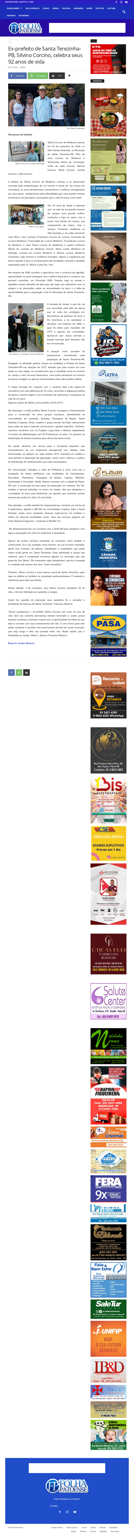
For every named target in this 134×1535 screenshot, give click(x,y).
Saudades (78, 8)
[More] (69, 75)
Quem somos (13, 8)
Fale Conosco (32, 8)
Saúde (89, 8)
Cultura (111, 8)
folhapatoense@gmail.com (71, 1506)
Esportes (11, 15)
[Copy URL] (34, 672)
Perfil (18, 40)
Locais (46, 8)
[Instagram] (121, 2)
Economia (24, 15)
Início (10, 40)
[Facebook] (116, 2)
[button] (123, 12)
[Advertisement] (87, 28)
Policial (66, 8)
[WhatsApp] (19, 672)
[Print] (26, 672)
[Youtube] (126, 2)
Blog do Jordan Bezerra (21, 643)
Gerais (55, 8)
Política (100, 8)
